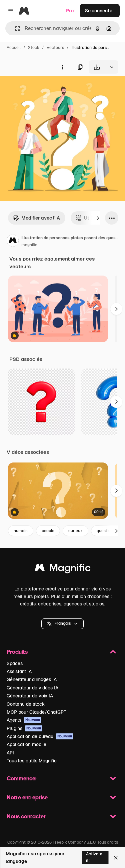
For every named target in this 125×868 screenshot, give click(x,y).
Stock (33, 47)
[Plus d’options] (62, 67)
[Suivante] (98, 218)
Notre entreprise (27, 797)
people (48, 530)
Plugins (24, 728)
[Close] (115, 858)
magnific (29, 245)
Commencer (22, 778)
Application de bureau (39, 736)
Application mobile (26, 744)
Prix (70, 11)
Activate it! (94, 857)
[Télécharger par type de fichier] (111, 67)
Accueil (14, 47)
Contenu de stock (26, 704)
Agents (23, 720)
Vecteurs (55, 47)
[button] (62, 623)
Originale (44, 89)
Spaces (15, 663)
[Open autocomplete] (15, 28)
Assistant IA (19, 671)
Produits (17, 651)
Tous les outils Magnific (32, 761)
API (10, 753)
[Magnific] (63, 569)
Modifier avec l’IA (40, 218)
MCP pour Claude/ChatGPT (36, 712)
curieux (75, 530)
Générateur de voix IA (30, 696)
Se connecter (99, 11)
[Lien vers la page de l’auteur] (13, 242)
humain (21, 530)
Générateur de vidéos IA (32, 688)
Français (62, 623)
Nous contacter (26, 816)
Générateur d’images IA (32, 679)
